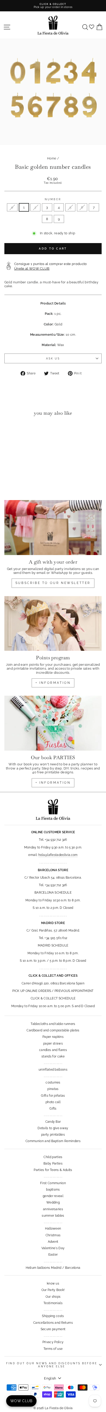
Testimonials (53, 1303)
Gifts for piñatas (53, 1095)
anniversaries (53, 1209)
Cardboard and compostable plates (52, 1030)
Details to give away (53, 1128)
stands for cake (53, 1056)
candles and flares (53, 1050)
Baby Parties (53, 1163)
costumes (53, 1082)
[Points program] (53, 623)
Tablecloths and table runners (53, 1024)
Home (51, 158)
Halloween (53, 1228)
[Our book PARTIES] (53, 723)
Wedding (53, 1202)
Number (53, 199)
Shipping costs (53, 1316)
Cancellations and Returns (53, 1323)
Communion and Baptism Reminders (53, 1141)
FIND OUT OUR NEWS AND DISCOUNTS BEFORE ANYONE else (51, 1365)
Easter (53, 1254)
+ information (53, 683)
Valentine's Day (53, 1248)
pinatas (52, 1089)
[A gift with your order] (53, 527)
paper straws (53, 1043)
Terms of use (53, 1349)
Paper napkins (53, 1037)
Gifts (53, 1108)
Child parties (52, 1157)
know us (53, 1283)
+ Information (53, 782)
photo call (53, 1102)
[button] (9, 430)
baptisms (53, 1189)
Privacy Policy (53, 1342)
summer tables (53, 1215)
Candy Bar (53, 1122)
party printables (53, 1134)
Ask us (53, 358)
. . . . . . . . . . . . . (53, 1063)
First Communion (53, 1183)
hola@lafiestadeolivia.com (58, 855)
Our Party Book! (53, 1290)
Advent (53, 1241)
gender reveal (53, 1196)
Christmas (53, 1235)
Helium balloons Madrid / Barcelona (53, 1268)
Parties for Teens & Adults (53, 1170)
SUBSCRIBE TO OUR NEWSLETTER (53, 583)
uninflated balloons (53, 1069)
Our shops (53, 1296)
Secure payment (53, 1329)
